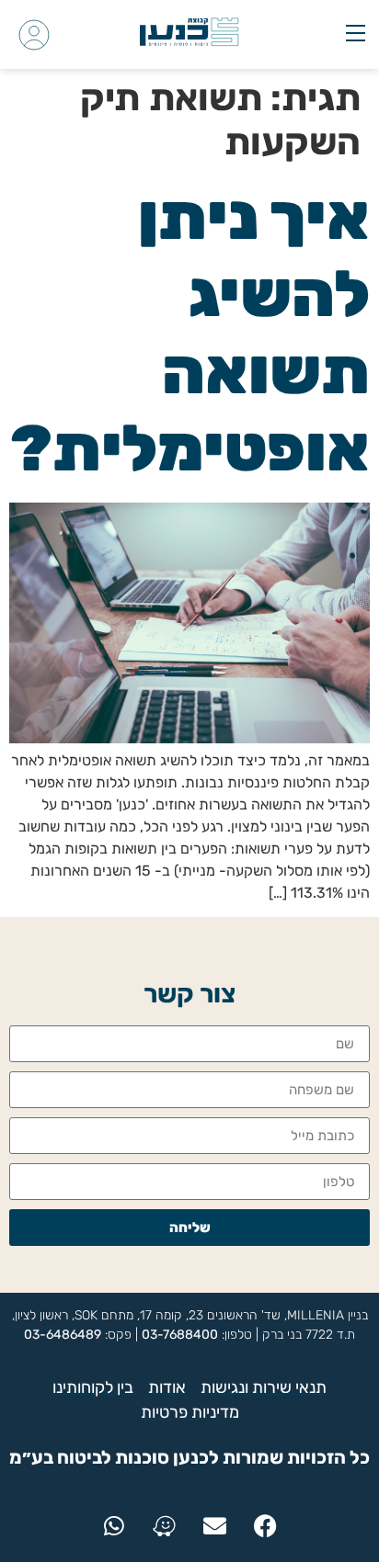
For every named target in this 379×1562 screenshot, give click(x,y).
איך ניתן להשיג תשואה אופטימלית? (190, 333)
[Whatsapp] (114, 1526)
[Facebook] (266, 1526)
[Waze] (165, 1526)
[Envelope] (215, 1526)
